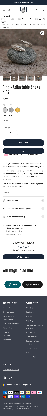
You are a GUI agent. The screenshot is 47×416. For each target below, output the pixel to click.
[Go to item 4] (30, 77)
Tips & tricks (31, 332)
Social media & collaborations (8, 317)
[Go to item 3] (22, 77)
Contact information (23, 409)
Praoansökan (31, 357)
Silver (5, 110)
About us (29, 308)
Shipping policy (8, 409)
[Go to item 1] (6, 77)
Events (28, 352)
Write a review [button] (23, 257)
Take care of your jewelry (32, 342)
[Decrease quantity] (6, 132)
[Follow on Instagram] (4, 378)
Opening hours (8, 312)
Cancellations (8, 308)
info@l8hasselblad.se (11, 369)
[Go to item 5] (38, 77)
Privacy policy (19, 406)
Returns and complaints (7, 333)
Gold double (17, 110)
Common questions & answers (34, 326)
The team (29, 316)
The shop (29, 321)
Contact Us (30, 312)
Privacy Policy (8, 328)
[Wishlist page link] (43, 9)
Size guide (7, 339)
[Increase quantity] (15, 132)
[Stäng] (1, 16)
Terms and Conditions (11, 324)
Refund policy (7, 406)
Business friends (32, 348)
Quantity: (6, 128)
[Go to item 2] (14, 77)
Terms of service (32, 406)
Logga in (3, 22)
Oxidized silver (11, 110)
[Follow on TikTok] (10, 378)
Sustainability (31, 337)
